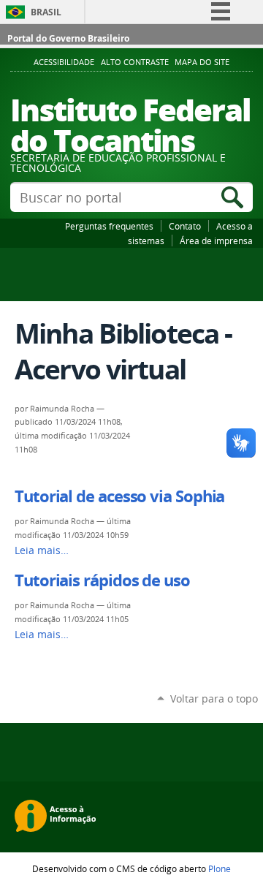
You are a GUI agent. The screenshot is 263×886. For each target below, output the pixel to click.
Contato (185, 226)
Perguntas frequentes (109, 226)
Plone (219, 868)
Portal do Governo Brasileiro (68, 38)
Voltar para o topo (214, 698)
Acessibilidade (64, 62)
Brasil (46, 12)
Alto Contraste (135, 62)
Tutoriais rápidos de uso (102, 580)
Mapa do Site (202, 62)
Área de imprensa (216, 240)
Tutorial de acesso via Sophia (119, 496)
